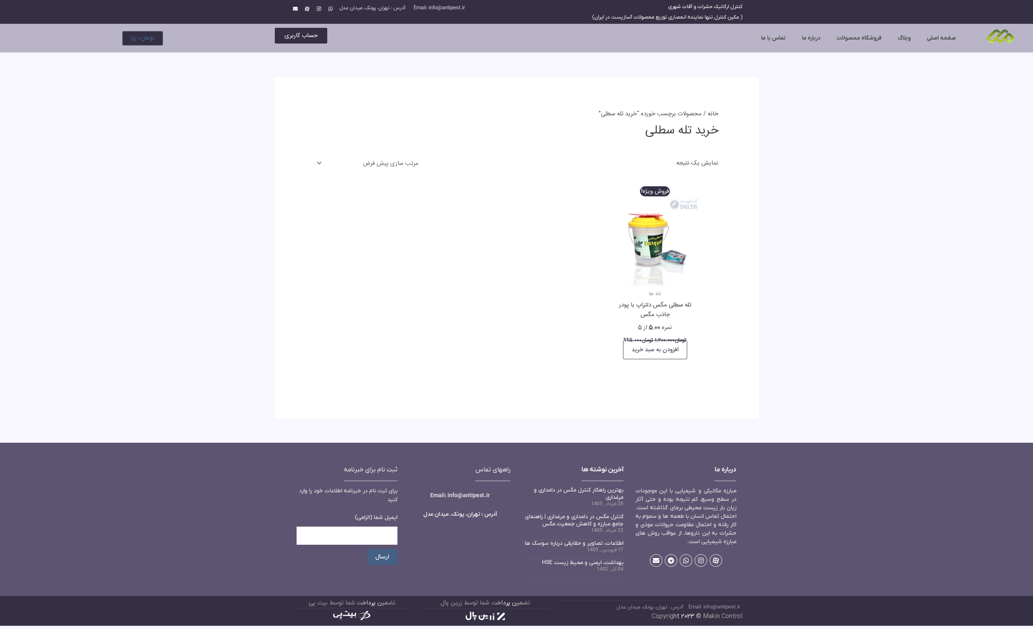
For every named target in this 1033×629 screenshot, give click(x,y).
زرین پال (451, 603)
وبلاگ (904, 38)
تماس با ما (773, 38)
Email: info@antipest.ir (439, 7)
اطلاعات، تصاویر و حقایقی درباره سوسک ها (574, 543)
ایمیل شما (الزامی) (376, 517)
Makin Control (722, 616)
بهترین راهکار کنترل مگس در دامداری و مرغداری (578, 493)
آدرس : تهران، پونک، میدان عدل (372, 7)
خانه (713, 114)
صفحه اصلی (941, 38)
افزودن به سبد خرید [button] (655, 350)
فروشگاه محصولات (859, 38)
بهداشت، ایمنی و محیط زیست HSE (582, 563)
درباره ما (811, 38)
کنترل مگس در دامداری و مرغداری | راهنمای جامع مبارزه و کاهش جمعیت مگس (574, 520)
